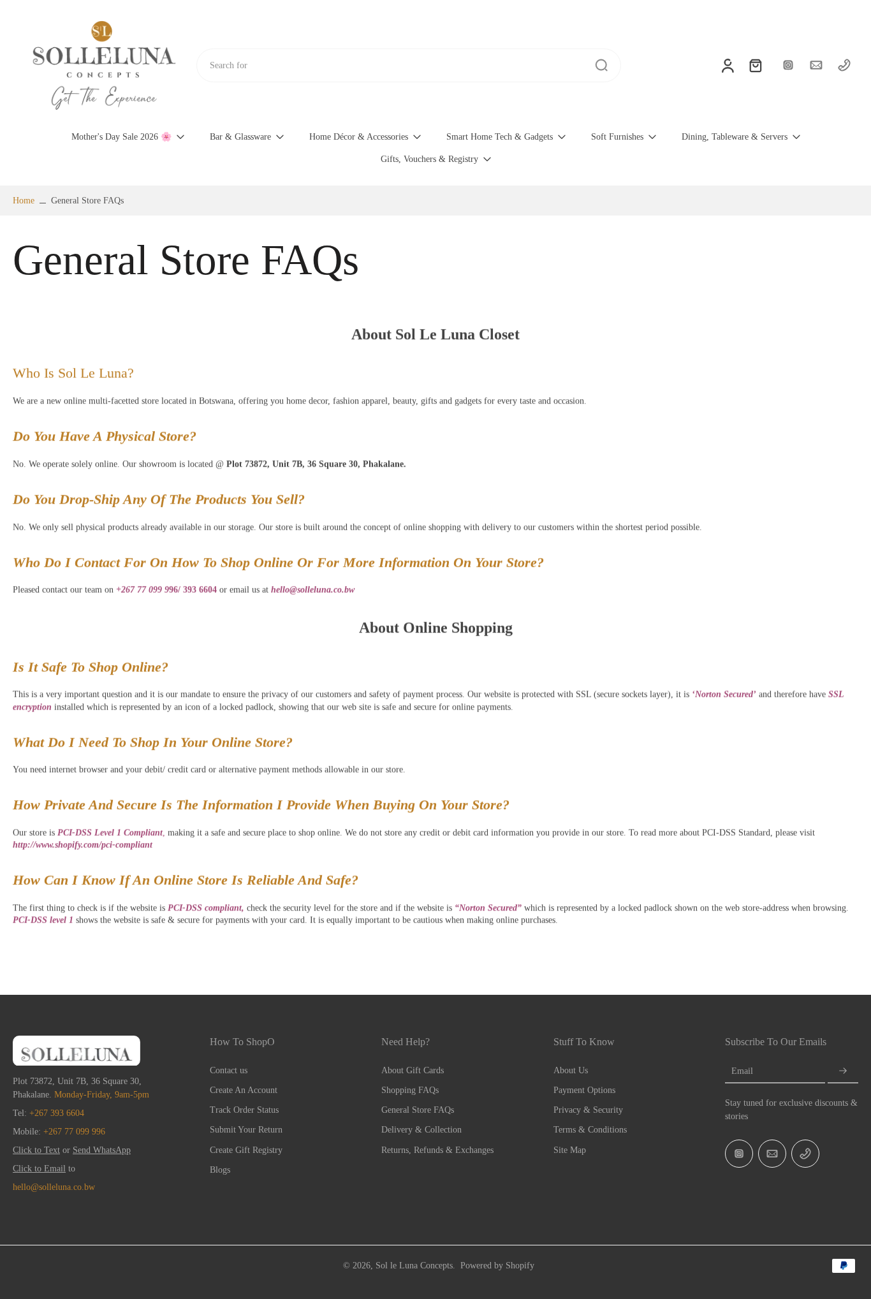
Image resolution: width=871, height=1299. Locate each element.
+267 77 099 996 (74, 1131)
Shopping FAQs (410, 1090)
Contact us (228, 1070)
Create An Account (243, 1090)
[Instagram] (788, 65)
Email (742, 1071)
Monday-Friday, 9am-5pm (101, 1094)
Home (23, 200)
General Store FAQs (417, 1110)
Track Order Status (244, 1110)
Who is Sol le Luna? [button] (73, 373)
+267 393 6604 (56, 1113)
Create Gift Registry (246, 1150)
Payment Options (584, 1090)
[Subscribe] (843, 1071)
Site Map (569, 1150)
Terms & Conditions (590, 1129)
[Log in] (727, 65)
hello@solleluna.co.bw (54, 1187)
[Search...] (601, 65)
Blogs (220, 1170)
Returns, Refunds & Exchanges (437, 1150)
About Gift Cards (412, 1070)
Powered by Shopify (497, 1265)
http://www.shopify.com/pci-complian (81, 844)
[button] (104, 436)
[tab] (435, 334)
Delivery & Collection (421, 1129)
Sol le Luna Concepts (414, 1265)
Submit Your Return (246, 1129)
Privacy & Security (588, 1110)
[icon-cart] (755, 65)
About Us (570, 1070)
